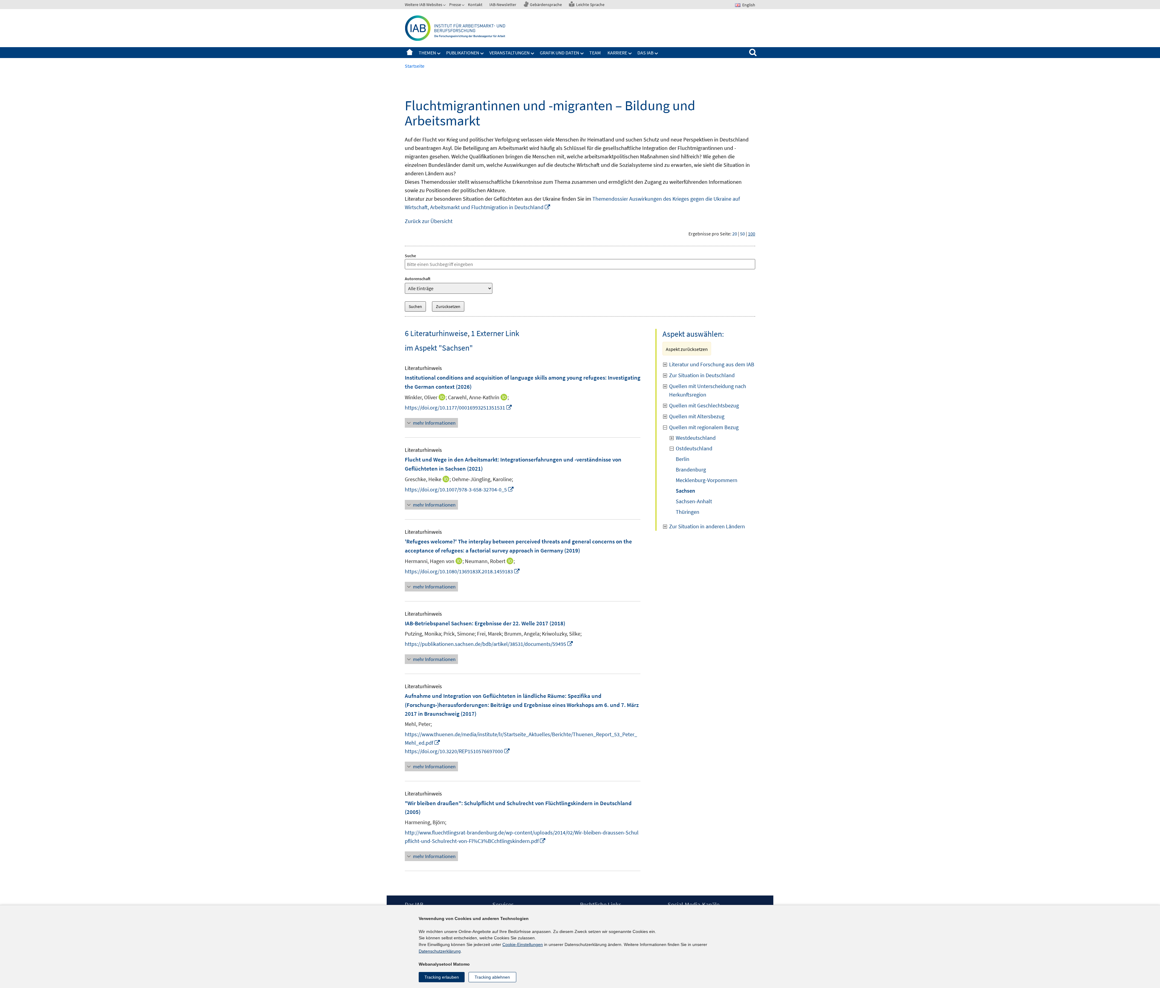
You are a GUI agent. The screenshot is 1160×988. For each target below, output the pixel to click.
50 (742, 234)
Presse (455, 4)
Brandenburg (691, 469)
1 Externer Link (495, 333)
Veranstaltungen (509, 53)
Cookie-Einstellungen (522, 944)
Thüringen (687, 511)
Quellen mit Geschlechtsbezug (704, 405)
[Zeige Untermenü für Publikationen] (482, 53)
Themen (427, 53)
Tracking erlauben (441, 977)
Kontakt (475, 4)
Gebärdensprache (546, 4)
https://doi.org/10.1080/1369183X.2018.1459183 (462, 571)
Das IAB (645, 53)
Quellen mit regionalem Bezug (704, 427)
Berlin (682, 458)
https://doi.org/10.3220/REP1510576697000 (457, 751)
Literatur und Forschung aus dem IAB (711, 364)
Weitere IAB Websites (423, 4)
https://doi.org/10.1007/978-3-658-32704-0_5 (459, 489)
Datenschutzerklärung (440, 951)
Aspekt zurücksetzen (687, 349)
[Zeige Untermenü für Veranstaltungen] (532, 53)
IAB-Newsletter (502, 4)
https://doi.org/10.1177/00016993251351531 (458, 407)
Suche (410, 255)
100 (751, 234)
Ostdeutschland (694, 448)
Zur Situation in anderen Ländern (707, 526)
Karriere (617, 53)
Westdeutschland (696, 437)
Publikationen (462, 53)
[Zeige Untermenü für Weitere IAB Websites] (445, 5)
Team (595, 53)
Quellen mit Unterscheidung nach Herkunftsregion (707, 390)
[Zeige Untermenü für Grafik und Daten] (582, 53)
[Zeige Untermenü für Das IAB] (656, 53)
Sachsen (685, 490)
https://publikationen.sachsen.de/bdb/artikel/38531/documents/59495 (489, 643)
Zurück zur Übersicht (429, 221)
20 (734, 234)
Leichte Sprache (590, 4)
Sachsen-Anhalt (694, 501)
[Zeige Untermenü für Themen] (439, 53)
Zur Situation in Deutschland (702, 375)
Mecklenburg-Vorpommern (706, 480)
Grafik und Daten (559, 53)
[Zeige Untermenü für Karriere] (630, 53)
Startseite (409, 52)
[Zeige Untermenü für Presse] (463, 5)
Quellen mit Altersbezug (696, 416)
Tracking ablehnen (492, 977)
